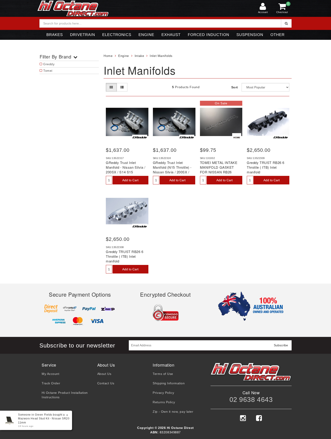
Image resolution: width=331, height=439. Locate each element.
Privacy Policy (163, 392)
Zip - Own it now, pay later (173, 411)
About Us (104, 374)
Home (108, 56)
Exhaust (171, 35)
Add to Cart (130, 180)
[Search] (286, 23)
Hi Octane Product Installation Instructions (65, 395)
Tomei (47, 70)
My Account (50, 374)
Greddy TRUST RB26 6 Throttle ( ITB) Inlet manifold (265, 167)
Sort (234, 87)
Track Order (51, 383)
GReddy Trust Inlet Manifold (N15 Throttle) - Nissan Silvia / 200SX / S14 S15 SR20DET (172, 169)
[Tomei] (236, 137)
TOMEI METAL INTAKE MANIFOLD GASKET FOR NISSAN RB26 (219, 167)
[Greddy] (139, 137)
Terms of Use (163, 374)
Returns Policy (164, 402)
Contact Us (105, 383)
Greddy (48, 64)
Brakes (54, 35)
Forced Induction (208, 35)
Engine (146, 35)
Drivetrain (82, 35)
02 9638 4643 (251, 399)
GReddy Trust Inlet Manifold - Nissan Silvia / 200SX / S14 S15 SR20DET (125, 169)
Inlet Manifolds (161, 56)
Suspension (249, 35)
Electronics (116, 35)
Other (277, 35)
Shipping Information (169, 383)
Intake (139, 56)
